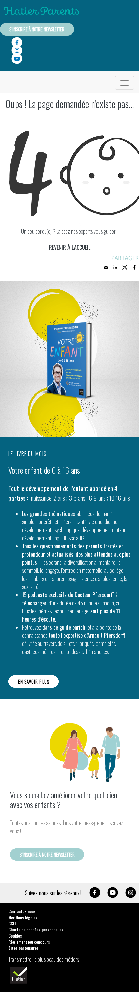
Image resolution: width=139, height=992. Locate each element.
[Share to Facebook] (134, 267)
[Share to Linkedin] (115, 267)
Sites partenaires (23, 948)
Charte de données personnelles (35, 929)
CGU (12, 923)
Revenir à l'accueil (69, 247)
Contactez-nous (22, 911)
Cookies (15, 936)
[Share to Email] (106, 267)
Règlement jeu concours (29, 942)
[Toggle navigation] (124, 83)
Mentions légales (22, 917)
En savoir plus (33, 681)
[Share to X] (124, 267)
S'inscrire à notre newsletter (36, 29)
